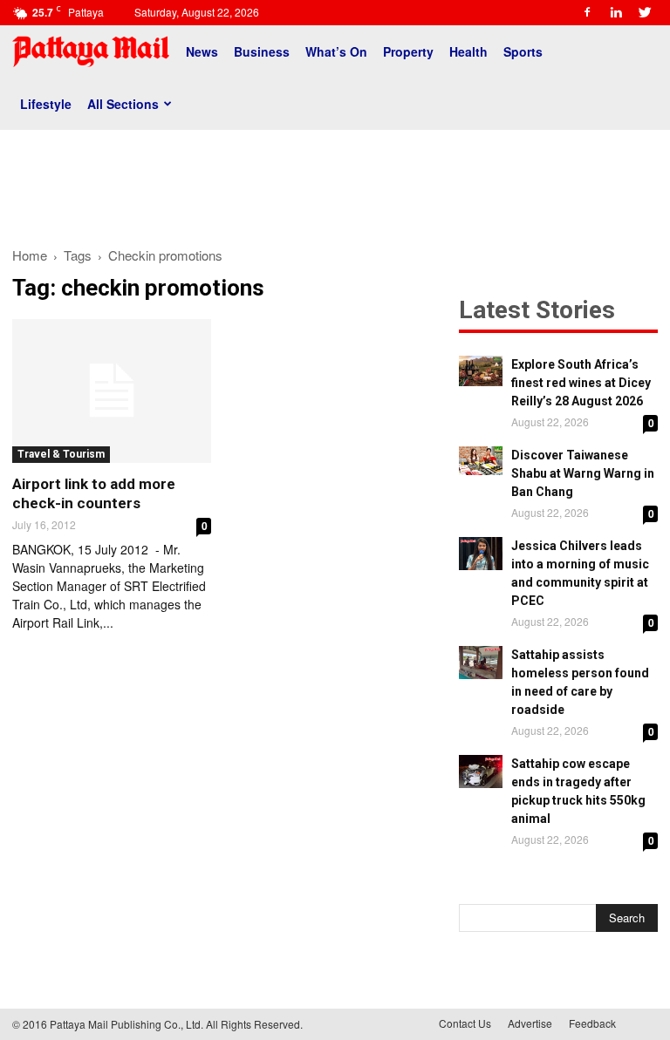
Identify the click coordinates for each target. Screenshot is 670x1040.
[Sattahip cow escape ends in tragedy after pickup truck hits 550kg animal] (480, 771)
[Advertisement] (335, 181)
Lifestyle (46, 103)
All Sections (123, 103)
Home (29, 255)
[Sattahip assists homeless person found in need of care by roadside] (480, 662)
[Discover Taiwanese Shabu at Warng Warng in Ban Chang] (480, 460)
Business (262, 51)
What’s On (336, 51)
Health (468, 51)
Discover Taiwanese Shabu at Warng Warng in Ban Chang (582, 473)
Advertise (530, 1023)
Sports (523, 51)
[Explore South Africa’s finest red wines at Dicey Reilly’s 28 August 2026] (480, 371)
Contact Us (465, 1023)
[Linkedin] (616, 12)
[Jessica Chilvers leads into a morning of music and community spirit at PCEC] (480, 553)
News (202, 51)
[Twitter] (645, 12)
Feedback (592, 1023)
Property (408, 51)
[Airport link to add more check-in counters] (111, 391)
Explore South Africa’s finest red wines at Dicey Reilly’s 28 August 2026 (581, 382)
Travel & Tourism (61, 454)
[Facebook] (587, 12)
